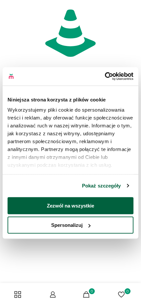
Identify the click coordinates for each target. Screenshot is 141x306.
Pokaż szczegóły (101, 185)
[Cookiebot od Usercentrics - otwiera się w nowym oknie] (104, 76)
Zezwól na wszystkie (70, 205)
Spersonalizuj (67, 225)
